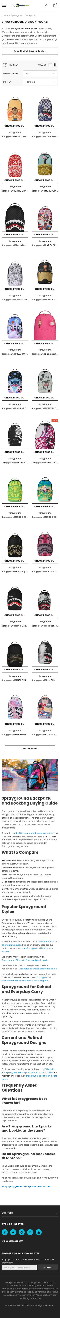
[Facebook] (5, 1232)
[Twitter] (13, 1232)
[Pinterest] (30, 1232)
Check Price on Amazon (16, 125)
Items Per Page (10, 73)
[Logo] (23, 5)
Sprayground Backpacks (23, 15)
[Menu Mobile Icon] (4, 5)
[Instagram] (22, 1232)
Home (5, 15)
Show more (30, 748)
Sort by (7, 81)
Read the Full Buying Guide (30, 51)
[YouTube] (39, 1232)
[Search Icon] (13, 5)
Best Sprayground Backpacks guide (34, 833)
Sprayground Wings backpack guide (38, 968)
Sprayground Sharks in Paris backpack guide (25, 960)
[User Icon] (46, 5)
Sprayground (15, 132)
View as (42, 65)
